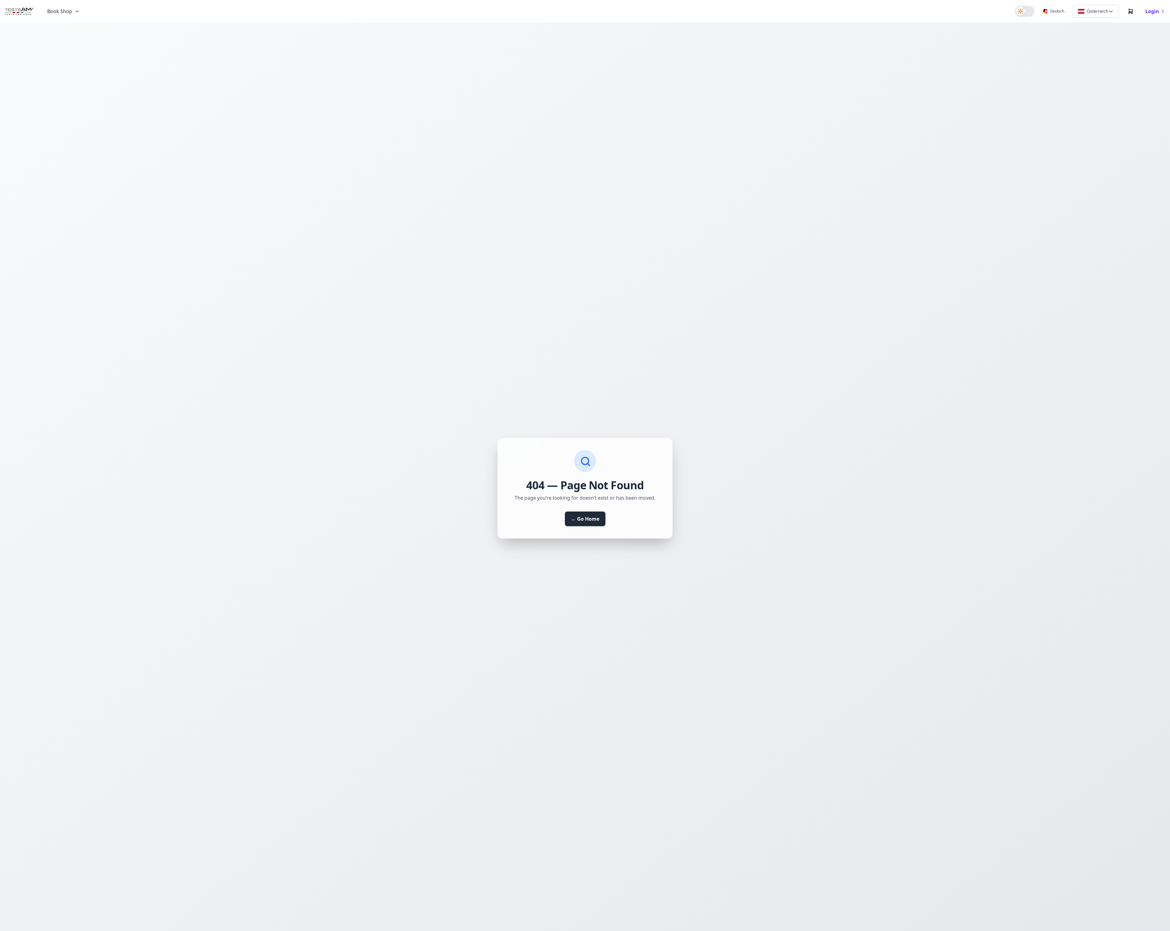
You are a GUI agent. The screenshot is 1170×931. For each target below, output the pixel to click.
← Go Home (585, 518)
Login (1152, 11)
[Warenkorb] (1131, 11)
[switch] (1024, 11)
